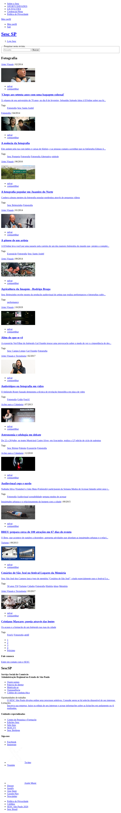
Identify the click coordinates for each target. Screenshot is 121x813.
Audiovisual (22, 496)
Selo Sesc (11, 725)
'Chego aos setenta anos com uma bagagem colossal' (32, 94)
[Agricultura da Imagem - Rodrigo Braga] (18, 275)
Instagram (11, 744)
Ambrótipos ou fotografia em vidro (22, 386)
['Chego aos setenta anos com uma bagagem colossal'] (18, 81)
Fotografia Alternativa (41, 156)
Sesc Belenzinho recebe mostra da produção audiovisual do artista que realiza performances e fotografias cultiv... (53, 294)
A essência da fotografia (15, 143)
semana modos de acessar (54, 496)
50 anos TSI (12, 586)
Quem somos (13, 682)
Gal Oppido (31, 351)
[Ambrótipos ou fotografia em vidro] (18, 373)
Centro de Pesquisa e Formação (21, 719)
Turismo (5, 542)
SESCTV (11, 727)
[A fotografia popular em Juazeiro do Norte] (18, 178)
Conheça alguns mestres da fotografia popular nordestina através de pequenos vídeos (40, 197)
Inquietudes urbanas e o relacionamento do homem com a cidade (31, 501)
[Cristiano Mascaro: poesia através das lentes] (18, 608)
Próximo (11, 650)
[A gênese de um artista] (18, 227)
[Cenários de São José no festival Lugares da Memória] (18, 559)
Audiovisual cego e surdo (16, 483)
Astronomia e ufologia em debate (21, 434)
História (49, 586)
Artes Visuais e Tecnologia (13, 356)
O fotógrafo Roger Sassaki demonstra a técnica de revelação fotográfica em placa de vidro (43, 392)
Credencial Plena (15, 11)
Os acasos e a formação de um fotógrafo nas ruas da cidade (28, 627)
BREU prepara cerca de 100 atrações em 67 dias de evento (36, 531)
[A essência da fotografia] (18, 130)
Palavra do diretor (15, 684)
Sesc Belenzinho (15, 205)
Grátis (20, 399)
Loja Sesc (11, 41)
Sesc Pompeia (13, 156)
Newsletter (12, 796)
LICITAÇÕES (14, 9)
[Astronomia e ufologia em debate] (18, 421)
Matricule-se (13, 687)
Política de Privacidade (17, 14)
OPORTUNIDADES (17, 6)
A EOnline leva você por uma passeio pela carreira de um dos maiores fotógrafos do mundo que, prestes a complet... (55, 246)
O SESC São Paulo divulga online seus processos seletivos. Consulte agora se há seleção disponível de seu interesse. (61, 700)
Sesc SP (9, 34)
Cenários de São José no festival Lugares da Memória (33, 572)
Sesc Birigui (12, 448)
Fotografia (12, 108)
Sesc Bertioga (13, 730)
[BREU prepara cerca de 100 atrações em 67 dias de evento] (18, 518)
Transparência (13, 690)
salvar (10, 86)
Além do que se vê (12, 337)
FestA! (26, 399)
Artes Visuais (7, 64)
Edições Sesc (13, 722)
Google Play (13, 793)
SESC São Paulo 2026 (17, 806)
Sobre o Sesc (13, 3)
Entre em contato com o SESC (15, 662)
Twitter (27, 762)
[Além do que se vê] (18, 324)
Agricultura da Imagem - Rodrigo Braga (25, 289)
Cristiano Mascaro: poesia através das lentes (27, 621)
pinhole (55, 156)
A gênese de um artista (14, 240)
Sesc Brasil (12, 809)
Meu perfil (12, 24)
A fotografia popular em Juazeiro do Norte (27, 191)
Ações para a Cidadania (12, 404)
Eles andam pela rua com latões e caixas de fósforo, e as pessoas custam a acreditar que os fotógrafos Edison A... (53, 149)
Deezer (10, 785)
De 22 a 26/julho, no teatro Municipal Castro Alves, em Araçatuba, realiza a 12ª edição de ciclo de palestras (51, 440)
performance (13, 302)
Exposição (12, 253)
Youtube (11, 765)
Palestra (22, 448)
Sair (9, 27)
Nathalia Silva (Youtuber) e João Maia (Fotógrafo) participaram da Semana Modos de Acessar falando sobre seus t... (55, 489)
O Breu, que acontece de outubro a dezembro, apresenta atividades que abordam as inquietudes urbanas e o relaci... (54, 537)
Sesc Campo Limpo (16, 351)
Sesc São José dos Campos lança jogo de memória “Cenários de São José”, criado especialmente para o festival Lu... (55, 578)
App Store (12, 791)
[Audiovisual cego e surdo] (18, 470)
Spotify (10, 788)
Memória (63, 586)
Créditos (11, 804)
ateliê (26, 635)
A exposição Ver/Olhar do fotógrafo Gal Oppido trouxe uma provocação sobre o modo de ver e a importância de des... (56, 343)
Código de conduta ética (18, 692)
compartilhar (13, 89)
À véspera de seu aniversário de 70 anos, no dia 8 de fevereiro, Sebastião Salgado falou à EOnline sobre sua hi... (53, 100)
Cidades (31, 586)
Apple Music (30, 783)
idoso (56, 586)
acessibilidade (35, 496)
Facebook (11, 742)
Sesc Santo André (25, 108)
